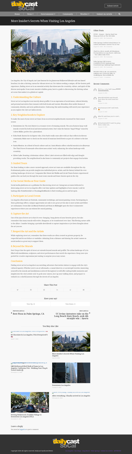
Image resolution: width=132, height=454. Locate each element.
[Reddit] (70, 290)
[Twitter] (17, 290)
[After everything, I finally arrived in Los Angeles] (71, 393)
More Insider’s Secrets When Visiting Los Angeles (68, 355)
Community (68, 14)
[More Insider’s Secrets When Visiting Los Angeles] (71, 341)
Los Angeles (69, 450)
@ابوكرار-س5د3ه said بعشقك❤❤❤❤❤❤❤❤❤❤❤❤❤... (109, 90)
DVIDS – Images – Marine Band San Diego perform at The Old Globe (105, 35)
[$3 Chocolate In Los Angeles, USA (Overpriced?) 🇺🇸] (30, 332)
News (29, 14)
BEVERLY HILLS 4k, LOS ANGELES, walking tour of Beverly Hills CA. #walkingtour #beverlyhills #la (105, 73)
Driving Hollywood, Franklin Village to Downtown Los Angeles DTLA (26, 416)
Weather (84, 14)
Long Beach (86, 450)
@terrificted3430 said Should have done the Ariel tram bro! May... (108, 99)
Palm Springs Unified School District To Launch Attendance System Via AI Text (107, 43)
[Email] (83, 290)
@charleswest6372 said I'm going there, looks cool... (109, 124)
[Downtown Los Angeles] (71, 373)
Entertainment (47, 14)
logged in (23, 429)
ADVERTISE (117, 450)
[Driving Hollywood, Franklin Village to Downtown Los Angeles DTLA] (30, 402)
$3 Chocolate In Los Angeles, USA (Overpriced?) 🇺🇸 (29, 336)
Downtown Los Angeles (61, 385)
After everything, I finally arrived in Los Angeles (71, 396)
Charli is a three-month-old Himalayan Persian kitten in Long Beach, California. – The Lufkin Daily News (107, 53)
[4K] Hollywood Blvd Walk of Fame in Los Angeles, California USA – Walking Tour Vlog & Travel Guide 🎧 (29, 368)
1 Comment (107, 77)
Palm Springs (95, 450)
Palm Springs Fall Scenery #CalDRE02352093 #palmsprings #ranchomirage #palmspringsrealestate (107, 63)
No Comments (108, 38)
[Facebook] (30, 290)
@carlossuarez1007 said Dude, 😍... (108, 108)
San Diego (77, 450)
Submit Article (112, 6)
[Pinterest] (44, 290)
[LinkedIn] (57, 290)
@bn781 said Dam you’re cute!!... (109, 116)
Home (17, 14)
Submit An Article (104, 14)
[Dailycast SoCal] (24, 6)
